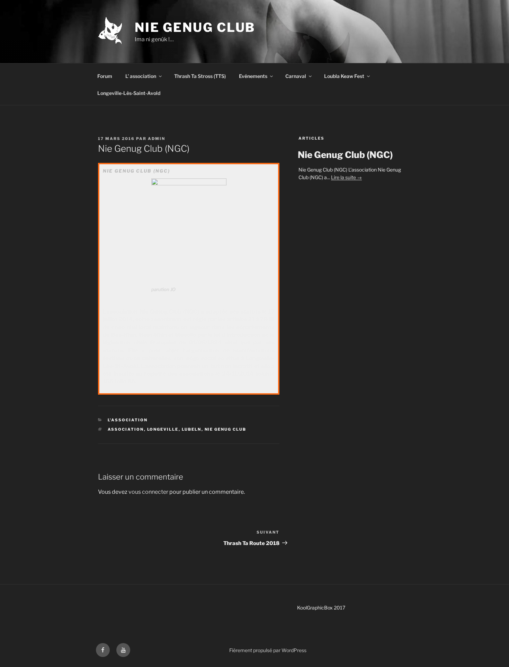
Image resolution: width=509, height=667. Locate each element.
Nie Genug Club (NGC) (345, 154)
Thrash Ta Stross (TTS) (200, 76)
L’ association (140, 76)
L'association (128, 420)
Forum (104, 76)
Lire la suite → (346, 177)
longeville (163, 429)
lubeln (192, 429)
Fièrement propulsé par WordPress (267, 650)
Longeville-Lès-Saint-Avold (128, 93)
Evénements (253, 76)
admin (156, 138)
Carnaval (295, 76)
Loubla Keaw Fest (344, 76)
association (126, 429)
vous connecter (148, 492)
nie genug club (226, 429)
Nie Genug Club (195, 27)
